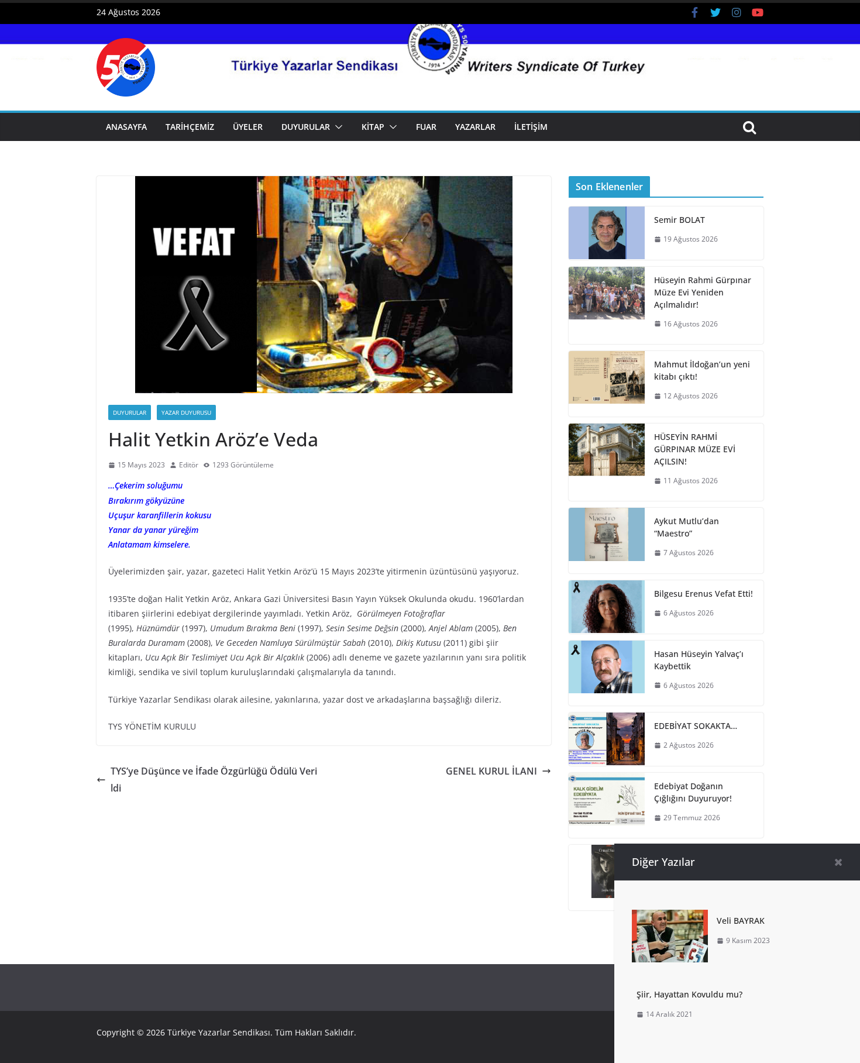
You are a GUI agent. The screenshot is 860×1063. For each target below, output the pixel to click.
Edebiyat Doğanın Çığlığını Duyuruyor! (693, 792)
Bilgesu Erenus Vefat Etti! (703, 593)
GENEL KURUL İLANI (491, 771)
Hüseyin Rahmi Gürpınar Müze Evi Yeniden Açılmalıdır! (702, 292)
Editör (188, 465)
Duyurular (305, 126)
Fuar (426, 126)
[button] (336, 127)
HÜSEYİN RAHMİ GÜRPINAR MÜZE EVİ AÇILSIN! (694, 449)
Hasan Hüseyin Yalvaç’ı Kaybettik (699, 660)
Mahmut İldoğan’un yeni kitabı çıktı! (702, 370)
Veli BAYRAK (741, 920)
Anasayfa (126, 126)
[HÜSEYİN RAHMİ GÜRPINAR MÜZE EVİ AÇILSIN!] (607, 462)
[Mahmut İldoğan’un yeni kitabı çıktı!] (607, 384)
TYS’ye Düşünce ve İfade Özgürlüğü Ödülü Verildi (214, 779)
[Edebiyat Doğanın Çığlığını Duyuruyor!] (607, 805)
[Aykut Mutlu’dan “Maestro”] (607, 540)
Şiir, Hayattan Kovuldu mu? (689, 994)
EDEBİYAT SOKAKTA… (695, 725)
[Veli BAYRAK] (670, 917)
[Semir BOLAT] (607, 233)
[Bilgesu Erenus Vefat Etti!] (607, 607)
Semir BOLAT (679, 219)
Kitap (373, 126)
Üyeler (248, 126)
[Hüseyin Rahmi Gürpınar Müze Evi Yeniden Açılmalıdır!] (607, 306)
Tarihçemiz (190, 126)
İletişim (531, 126)
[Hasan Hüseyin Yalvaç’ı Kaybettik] (607, 673)
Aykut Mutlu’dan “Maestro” (686, 527)
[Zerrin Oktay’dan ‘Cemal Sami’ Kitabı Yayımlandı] (607, 877)
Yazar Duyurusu (186, 412)
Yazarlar (475, 126)
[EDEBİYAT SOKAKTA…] (607, 739)
